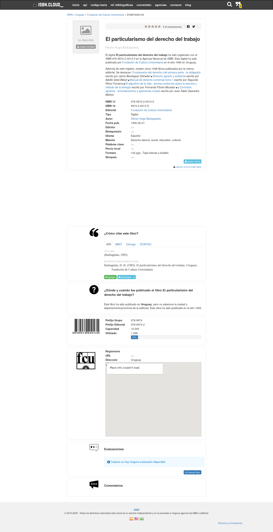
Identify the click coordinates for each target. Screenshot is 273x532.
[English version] (136, 519)
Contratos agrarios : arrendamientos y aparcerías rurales (148, 89)
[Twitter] (193, 26)
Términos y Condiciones (230, 523)
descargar (126, 277)
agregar (111, 277)
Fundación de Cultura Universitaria (142, 62)
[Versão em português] (141, 519)
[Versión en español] (131, 519)
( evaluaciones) (172, 26)
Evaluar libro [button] (193, 472)
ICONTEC (146, 244)
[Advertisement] (46, 68)
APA (108, 244)
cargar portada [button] (87, 46)
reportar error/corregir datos (188, 166)
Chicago (131, 244)
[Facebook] (188, 26)
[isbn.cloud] (48, 4)
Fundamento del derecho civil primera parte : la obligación (166, 72)
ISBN (70, 14)
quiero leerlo (193, 161)
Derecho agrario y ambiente (169, 76)
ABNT (118, 244)
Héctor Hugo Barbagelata (146, 118)
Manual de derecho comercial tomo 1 (152, 80)
